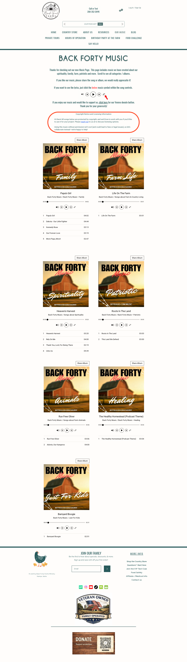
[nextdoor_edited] (101, 587)
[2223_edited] (106, 587)
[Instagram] (86, 587)
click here (103, 102)
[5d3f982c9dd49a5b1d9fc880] (81, 587)
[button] (121, 10)
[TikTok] (96, 587)
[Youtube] (91, 587)
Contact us (137, 580)
